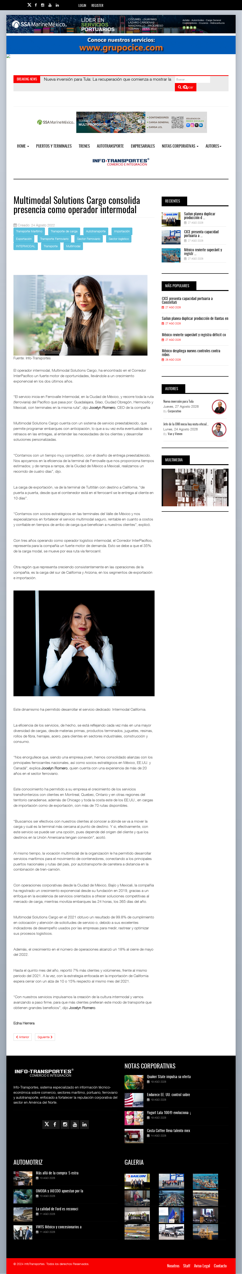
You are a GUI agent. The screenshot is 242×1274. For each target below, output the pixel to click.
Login (82, 6)
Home (22, 146)
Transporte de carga (64, 231)
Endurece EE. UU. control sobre (168, 1095)
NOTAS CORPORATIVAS (179, 146)
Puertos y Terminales (54, 146)
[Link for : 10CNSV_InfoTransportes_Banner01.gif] (121, 63)
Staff (186, 1266)
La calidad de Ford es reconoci (57, 1209)
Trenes (84, 146)
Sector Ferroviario (88, 239)
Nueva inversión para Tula (178, 401)
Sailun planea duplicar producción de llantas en (195, 319)
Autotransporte (110, 146)
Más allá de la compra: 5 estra (57, 1173)
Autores (212, 146)
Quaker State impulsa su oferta (169, 1077)
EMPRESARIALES (143, 146)
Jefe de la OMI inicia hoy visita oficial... (186, 424)
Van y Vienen (175, 434)
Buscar (187, 87)
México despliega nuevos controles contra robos (191, 353)
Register (97, 6)
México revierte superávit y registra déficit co (194, 335)
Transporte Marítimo (29, 231)
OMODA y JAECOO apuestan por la (59, 1191)
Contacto (220, 1266)
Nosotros (173, 1266)
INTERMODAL (25, 246)
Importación (122, 231)
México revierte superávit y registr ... (203, 252)
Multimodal (73, 246)
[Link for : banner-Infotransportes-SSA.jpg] (121, 24)
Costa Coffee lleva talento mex (168, 1131)
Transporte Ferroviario (54, 239)
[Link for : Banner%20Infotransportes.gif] (121, 45)
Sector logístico (119, 239)
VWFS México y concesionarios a (59, 1227)
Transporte (51, 246)
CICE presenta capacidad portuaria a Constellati (187, 300)
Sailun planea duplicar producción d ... (199, 216)
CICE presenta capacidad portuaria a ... (201, 234)
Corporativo (174, 411)
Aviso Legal (202, 1266)
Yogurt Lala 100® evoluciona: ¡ (169, 1113)
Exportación (24, 239)
